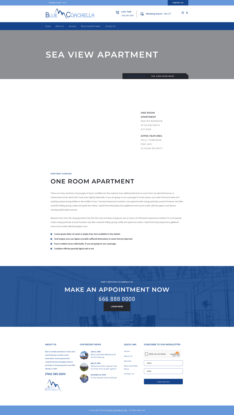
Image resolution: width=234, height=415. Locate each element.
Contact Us (178, 3)
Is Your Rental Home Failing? (104, 378)
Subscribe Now (163, 382)
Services (72, 26)
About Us (59, 26)
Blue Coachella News (90, 26)
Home (48, 26)
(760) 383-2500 (55, 374)
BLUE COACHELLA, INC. (117, 410)
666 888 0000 (117, 299)
